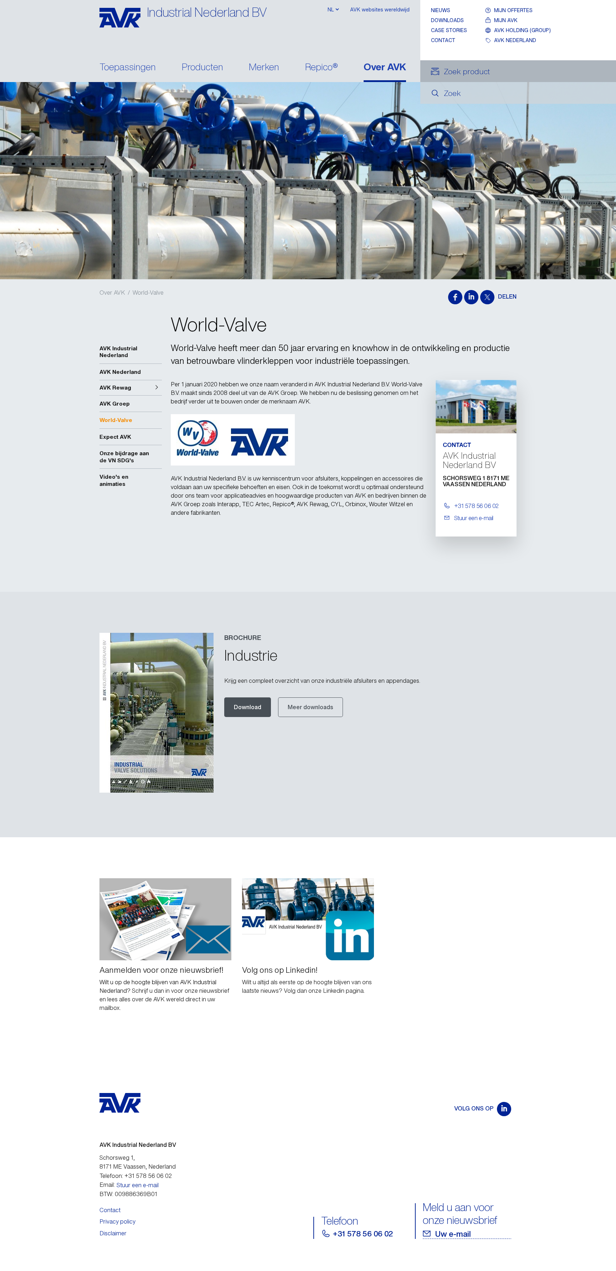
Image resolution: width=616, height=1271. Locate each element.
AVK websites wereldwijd (380, 9)
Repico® (321, 67)
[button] (130, 387)
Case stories (449, 30)
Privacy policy (117, 1221)
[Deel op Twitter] (487, 297)
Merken (264, 67)
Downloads (447, 20)
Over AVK (385, 67)
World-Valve (148, 292)
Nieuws (440, 10)
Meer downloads (310, 707)
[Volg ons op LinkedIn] (504, 1109)
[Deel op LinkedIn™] (471, 297)
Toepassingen (127, 67)
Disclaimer (113, 1233)
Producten (202, 67)
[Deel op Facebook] (455, 297)
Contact (443, 40)
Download (247, 707)
